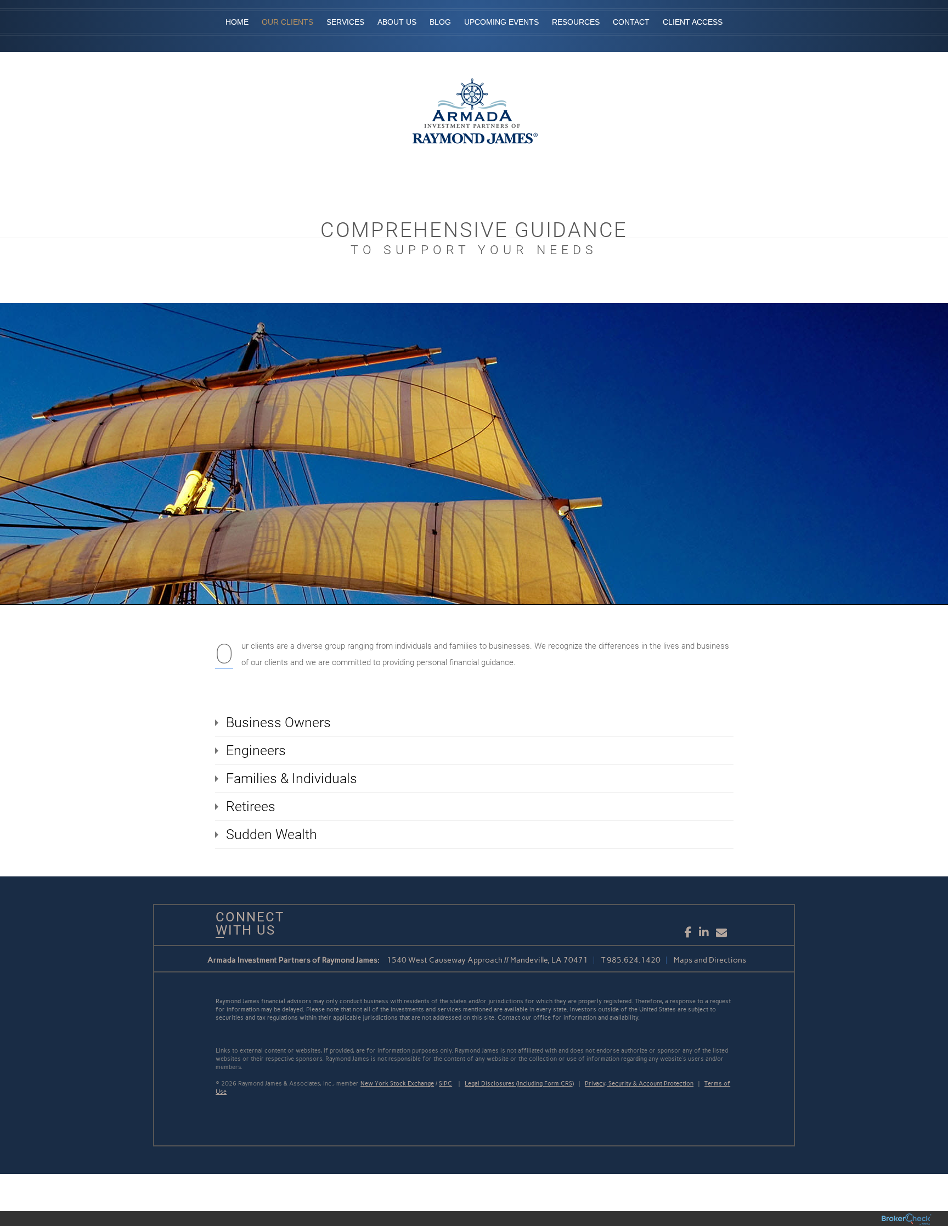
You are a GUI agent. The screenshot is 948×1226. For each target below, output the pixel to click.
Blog (440, 22)
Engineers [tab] (256, 750)
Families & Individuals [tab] (291, 778)
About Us (396, 22)
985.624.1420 (634, 960)
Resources (576, 22)
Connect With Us (246, 923)
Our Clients (287, 22)
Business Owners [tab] (278, 722)
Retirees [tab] (250, 806)
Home (237, 22)
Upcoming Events (501, 22)
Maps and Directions (710, 960)
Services (345, 22)
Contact (631, 22)
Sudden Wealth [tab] (271, 834)
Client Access (693, 22)
